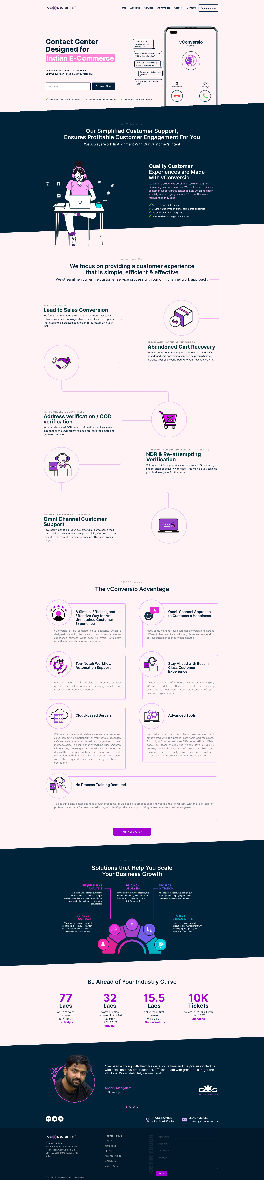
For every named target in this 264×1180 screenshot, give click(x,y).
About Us (135, 7)
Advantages (163, 7)
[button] (126, 1106)
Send (161, 1173)
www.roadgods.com (208, 1094)
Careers (178, 7)
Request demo (208, 8)
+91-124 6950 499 (163, 1121)
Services (148, 7)
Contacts (191, 7)
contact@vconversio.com (204, 1121)
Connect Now (103, 86)
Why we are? (132, 831)
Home (123, 7)
